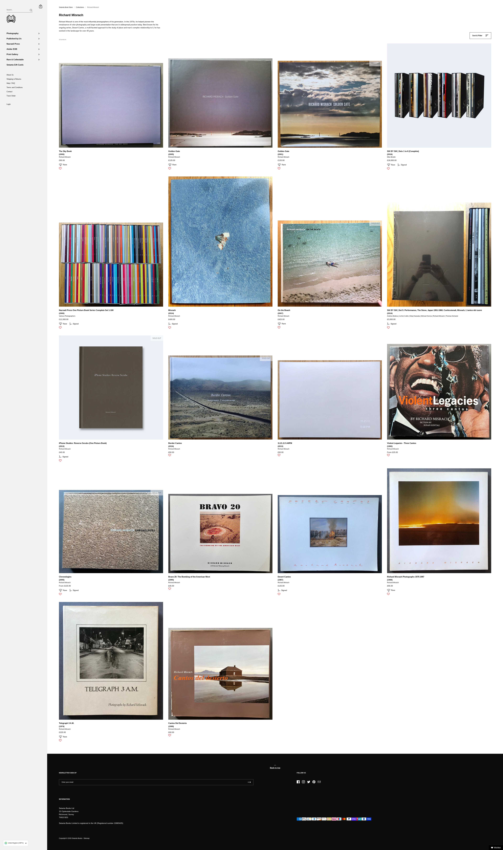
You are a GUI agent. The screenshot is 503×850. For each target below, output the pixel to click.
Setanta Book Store (66, 7)
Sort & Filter (477, 36)
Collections (80, 7)
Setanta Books (77, 838)
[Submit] (31, 10)
